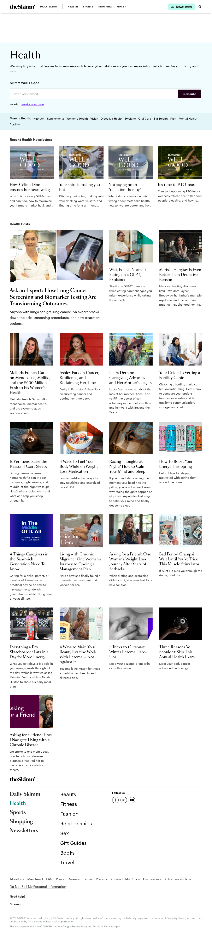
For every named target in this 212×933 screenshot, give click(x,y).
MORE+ (121, 6)
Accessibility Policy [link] (125, 879)
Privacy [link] (101, 879)
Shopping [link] (105, 6)
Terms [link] (88, 879)
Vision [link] (94, 118)
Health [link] (73, 6)
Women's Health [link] (77, 118)
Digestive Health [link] (112, 118)
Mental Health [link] (188, 118)
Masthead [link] (35, 879)
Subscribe (189, 94)
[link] (22, 7)
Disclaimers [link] (152, 879)
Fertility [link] (15, 124)
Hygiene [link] (130, 118)
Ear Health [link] (161, 118)
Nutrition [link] (39, 118)
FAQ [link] (49, 879)
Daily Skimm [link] (49, 6)
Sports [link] (88, 6)
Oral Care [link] (144, 118)
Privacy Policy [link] (79, 926)
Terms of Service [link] (103, 926)
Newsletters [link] (24, 830)
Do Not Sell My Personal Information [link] (38, 886)
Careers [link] (73, 879)
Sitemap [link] (15, 904)
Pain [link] (173, 118)
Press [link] (60, 879)
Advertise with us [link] (178, 879)
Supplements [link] (55, 118)
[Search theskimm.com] (199, 7)
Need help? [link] (17, 896)
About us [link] (17, 879)
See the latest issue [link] (32, 104)
